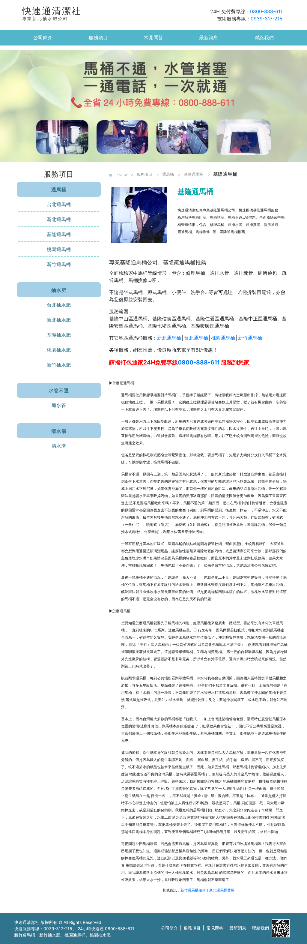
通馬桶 (59, 190)
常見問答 (153, 37)
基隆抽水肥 (59, 335)
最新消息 (208, 37)
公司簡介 (42, 37)
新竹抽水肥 (59, 365)
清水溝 (59, 431)
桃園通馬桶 (59, 249)
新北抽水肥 (59, 320)
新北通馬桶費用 (221, 890)
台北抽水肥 (59, 305)
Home (122, 174)
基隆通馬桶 (59, 234)
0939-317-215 (266, 19)
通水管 (59, 405)
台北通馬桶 (59, 204)
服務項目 (98, 37)
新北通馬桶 (59, 219)
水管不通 (59, 391)
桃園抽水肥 (59, 350)
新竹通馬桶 (59, 264)
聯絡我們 (264, 37)
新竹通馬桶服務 (193, 890)
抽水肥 (59, 290)
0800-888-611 (266, 11)
